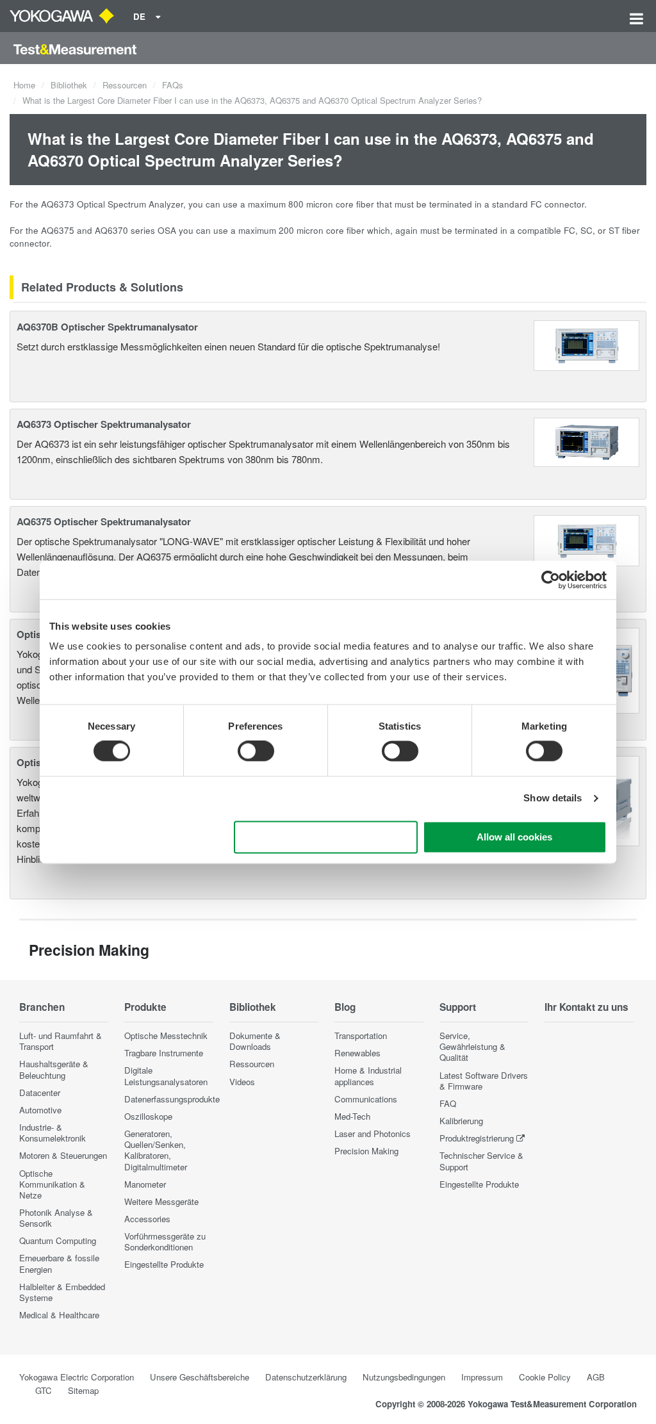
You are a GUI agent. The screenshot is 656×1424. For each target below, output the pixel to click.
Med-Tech (352, 1116)
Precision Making (366, 1151)
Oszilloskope (148, 1116)
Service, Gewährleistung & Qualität (472, 1046)
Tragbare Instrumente (163, 1053)
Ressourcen (124, 85)
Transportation (360, 1035)
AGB (596, 1377)
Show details (552, 798)
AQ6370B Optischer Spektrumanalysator (107, 327)
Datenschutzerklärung (306, 1377)
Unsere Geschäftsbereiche (199, 1377)
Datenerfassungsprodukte (172, 1099)
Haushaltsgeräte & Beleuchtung (53, 1069)
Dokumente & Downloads (255, 1040)
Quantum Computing (57, 1240)
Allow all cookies (514, 836)
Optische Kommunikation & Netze (52, 1184)
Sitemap (83, 1390)
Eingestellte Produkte (164, 1264)
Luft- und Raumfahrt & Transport (60, 1040)
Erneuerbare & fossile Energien (59, 1263)
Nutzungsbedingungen (404, 1377)
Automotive (40, 1110)
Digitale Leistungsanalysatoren (166, 1075)
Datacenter (39, 1092)
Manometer (145, 1184)
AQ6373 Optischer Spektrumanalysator (104, 424)
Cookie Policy (545, 1377)
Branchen (42, 1007)
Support (457, 1007)
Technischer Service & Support (481, 1160)
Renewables (357, 1053)
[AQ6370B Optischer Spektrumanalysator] (587, 343)
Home (24, 85)
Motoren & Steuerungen (63, 1155)
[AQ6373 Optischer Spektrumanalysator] (586, 440)
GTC (43, 1390)
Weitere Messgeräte (161, 1201)
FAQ (447, 1103)
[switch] (256, 751)
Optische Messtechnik (166, 1035)
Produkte (145, 1007)
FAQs (172, 85)
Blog (345, 1007)
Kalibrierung (461, 1121)
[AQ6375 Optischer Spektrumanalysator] (587, 539)
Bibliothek (69, 85)
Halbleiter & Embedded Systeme (62, 1292)
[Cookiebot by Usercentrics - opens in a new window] (551, 579)
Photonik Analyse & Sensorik (56, 1217)
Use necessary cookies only (326, 836)
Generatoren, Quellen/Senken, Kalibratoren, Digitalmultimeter (155, 1149)
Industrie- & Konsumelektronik (52, 1132)
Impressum (482, 1377)
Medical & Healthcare (59, 1315)
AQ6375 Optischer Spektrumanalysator (104, 521)
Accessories (147, 1219)
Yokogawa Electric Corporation (76, 1377)
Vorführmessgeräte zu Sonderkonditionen (165, 1241)
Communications (365, 1099)
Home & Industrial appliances (368, 1075)
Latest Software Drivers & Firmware (483, 1080)
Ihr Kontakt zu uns (586, 1007)
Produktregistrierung (476, 1138)
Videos (242, 1082)
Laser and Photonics (372, 1133)
